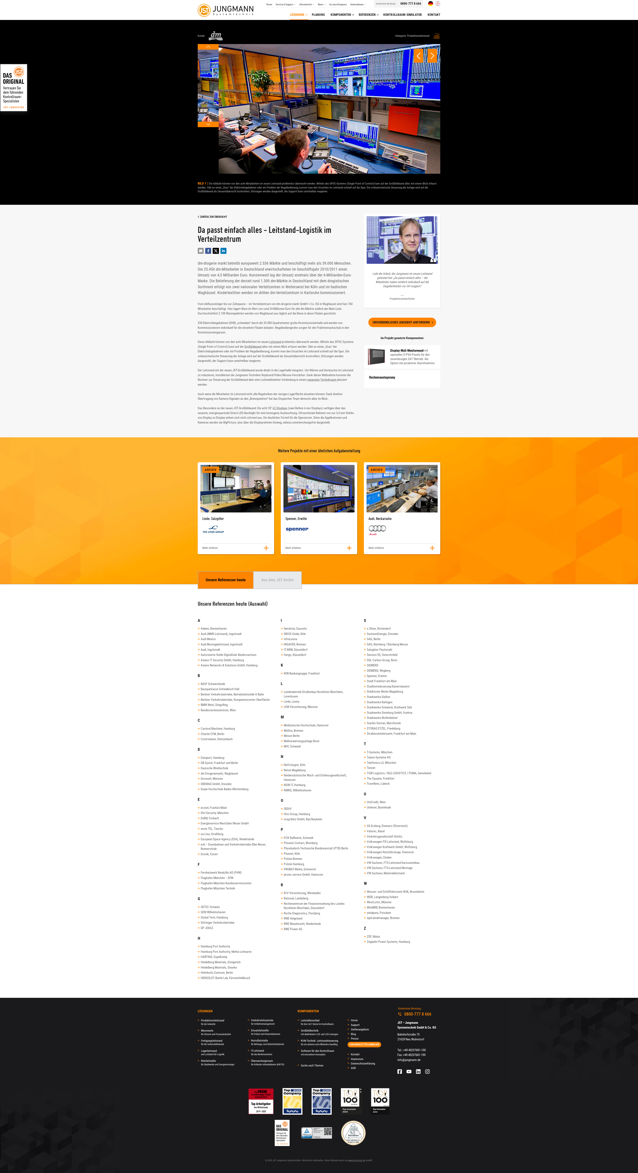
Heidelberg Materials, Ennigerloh (221, 962)
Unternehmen (356, 4)
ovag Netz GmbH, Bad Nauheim (303, 819)
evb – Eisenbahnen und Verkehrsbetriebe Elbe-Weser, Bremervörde (233, 847)
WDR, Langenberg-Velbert (382, 897)
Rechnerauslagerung (382, 377)
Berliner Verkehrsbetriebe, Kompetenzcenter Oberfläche (235, 700)
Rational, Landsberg (296, 898)
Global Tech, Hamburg (214, 917)
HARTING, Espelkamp (214, 957)
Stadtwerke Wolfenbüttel (382, 718)
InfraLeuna (290, 639)
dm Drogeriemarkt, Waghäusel (219, 773)
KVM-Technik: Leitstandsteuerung (319, 1042)
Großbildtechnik (319, 1032)
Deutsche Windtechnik (214, 768)
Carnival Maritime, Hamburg (218, 729)
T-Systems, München (379, 752)
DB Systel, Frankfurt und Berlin (219, 763)
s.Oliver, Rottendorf (379, 628)
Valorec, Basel (376, 831)
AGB (353, 1068)
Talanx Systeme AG (379, 757)
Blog (353, 1034)
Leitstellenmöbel (317, 1022)
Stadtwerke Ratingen (379, 702)
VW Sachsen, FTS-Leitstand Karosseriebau (393, 863)
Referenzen (367, 15)
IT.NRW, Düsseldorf (296, 650)
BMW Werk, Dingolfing (214, 705)
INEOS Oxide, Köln (295, 634)
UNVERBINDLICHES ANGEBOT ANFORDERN (401, 322)
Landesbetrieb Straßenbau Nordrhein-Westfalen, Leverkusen (313, 694)
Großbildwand (252, 347)
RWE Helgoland (293, 918)
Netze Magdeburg (295, 770)
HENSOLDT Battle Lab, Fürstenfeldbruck (225, 978)
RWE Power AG (293, 929)
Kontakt (355, 1054)
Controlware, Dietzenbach (217, 739)
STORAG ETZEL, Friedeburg (383, 728)
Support (355, 1025)
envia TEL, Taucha (212, 829)
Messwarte (216, 1032)
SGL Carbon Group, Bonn (382, 660)
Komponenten (341, 15)
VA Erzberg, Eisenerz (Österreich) (387, 826)
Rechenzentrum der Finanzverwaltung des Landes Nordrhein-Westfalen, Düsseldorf (314, 906)
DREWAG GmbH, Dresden (216, 784)
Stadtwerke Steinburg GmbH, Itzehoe (389, 713)
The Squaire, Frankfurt (380, 778)
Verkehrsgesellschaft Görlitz (384, 836)
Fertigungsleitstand (212, 1042)
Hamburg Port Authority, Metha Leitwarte (226, 952)
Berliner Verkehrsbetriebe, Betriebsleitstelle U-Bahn (232, 694)
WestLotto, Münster (379, 902)
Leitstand (275, 342)
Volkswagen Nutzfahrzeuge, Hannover (390, 852)
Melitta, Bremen (293, 731)
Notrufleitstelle (267, 1042)
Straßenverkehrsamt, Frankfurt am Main (391, 734)
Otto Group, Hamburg (297, 814)
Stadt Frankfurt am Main (382, 681)
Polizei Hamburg (294, 864)
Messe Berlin (292, 736)
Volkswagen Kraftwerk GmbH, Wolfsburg (392, 847)
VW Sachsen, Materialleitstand (386, 873)
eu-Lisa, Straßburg (212, 834)
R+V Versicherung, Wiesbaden (302, 893)
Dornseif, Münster (212, 779)
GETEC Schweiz (210, 907)
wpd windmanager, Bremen (383, 918)
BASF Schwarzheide (213, 684)
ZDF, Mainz (373, 936)
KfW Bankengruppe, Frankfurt (302, 673)
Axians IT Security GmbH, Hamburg (222, 660)
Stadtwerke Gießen (378, 697)
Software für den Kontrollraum (317, 1052)
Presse (355, 1038)
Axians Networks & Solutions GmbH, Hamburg (229, 665)
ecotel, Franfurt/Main (214, 808)
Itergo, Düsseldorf (295, 655)
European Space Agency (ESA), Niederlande (227, 839)
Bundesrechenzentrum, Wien (218, 710)
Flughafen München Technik (218, 888)
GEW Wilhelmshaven (213, 912)
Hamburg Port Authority (215, 946)
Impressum (357, 1059)
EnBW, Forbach (210, 818)
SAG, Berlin (373, 639)
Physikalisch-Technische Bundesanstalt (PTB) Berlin (316, 848)
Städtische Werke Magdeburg (385, 691)
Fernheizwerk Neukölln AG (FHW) (221, 872)
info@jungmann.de (409, 1060)
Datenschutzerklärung (363, 1063)
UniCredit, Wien (376, 802)
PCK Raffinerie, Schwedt (298, 838)
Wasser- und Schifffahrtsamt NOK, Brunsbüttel (395, 892)
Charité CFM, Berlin (212, 734)
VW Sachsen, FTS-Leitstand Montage (390, 868)
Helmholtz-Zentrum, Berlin (217, 973)
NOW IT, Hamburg (294, 785)
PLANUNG (318, 15)
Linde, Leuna (291, 701)
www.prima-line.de (356, 1160)
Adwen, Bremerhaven (214, 628)
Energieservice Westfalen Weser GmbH (225, 823)
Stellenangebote (360, 1029)
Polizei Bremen (293, 859)
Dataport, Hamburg (212, 758)
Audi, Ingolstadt (210, 650)
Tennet (371, 768)
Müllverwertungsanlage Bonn (301, 741)
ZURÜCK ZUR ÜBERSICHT (213, 216)
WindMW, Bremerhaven (381, 907)
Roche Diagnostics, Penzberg (302, 913)
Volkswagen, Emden (379, 857)
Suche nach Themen (312, 1065)
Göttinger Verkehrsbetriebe (217, 923)
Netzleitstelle (217, 1062)
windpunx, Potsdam (379, 913)
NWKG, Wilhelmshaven (297, 790)
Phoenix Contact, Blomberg (301, 843)
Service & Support (284, 4)
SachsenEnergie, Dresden (382, 634)
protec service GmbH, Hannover (303, 874)
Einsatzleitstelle (265, 1032)
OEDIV (288, 809)
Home (269, 4)
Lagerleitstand (212, 1052)
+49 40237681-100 (414, 1050)
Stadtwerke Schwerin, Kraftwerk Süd (389, 707)
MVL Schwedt (292, 746)
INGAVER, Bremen (295, 644)
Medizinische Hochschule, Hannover (306, 725)
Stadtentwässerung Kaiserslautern (388, 686)
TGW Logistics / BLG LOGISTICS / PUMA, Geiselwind (399, 773)
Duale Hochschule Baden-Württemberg (224, 789)
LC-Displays (280, 408)
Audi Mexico (208, 639)
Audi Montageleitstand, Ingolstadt (222, 644)
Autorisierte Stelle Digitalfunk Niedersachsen (228, 655)
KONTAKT (434, 15)
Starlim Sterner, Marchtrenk (384, 723)
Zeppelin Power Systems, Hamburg (388, 942)
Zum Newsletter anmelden (364, 1044)
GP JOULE (207, 928)
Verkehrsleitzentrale (263, 1022)
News (320, 4)
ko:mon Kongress (338, 4)
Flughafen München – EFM (217, 878)
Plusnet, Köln (292, 854)
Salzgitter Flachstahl (379, 650)
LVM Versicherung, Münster (301, 707)
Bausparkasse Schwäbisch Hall (220, 689)
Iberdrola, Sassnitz (295, 628)
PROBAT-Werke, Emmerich (300, 869)
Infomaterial (305, 4)
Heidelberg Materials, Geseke (219, 967)
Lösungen (297, 15)
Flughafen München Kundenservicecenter (226, 883)
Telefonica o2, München (381, 763)
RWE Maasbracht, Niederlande (302, 924)
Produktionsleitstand (212, 1022)
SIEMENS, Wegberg (378, 671)
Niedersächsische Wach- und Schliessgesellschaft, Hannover (315, 777)
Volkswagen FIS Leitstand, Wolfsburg (390, 842)
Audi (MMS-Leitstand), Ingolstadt (221, 634)
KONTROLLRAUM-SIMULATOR (402, 15)
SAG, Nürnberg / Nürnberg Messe (387, 644)
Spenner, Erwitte (377, 676)
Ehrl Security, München (215, 813)
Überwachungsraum (267, 1062)
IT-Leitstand (261, 1052)
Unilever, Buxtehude (379, 807)
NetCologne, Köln (294, 765)
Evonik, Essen (209, 854)
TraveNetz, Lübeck (378, 784)
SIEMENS (372, 665)
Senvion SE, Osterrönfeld (382, 655)
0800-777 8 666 (410, 3)
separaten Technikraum (321, 380)
